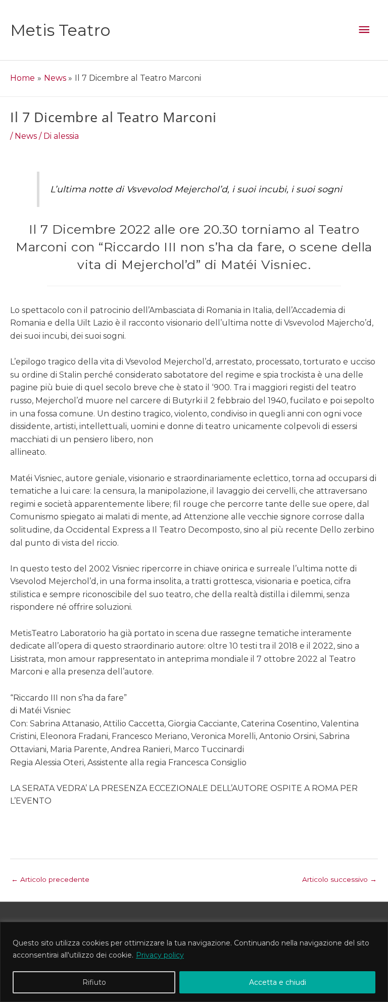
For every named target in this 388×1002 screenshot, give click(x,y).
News (26, 136)
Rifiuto (94, 982)
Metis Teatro (60, 30)
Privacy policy (160, 955)
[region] (194, 962)
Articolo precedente (50, 879)
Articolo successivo (339, 879)
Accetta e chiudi (277, 982)
